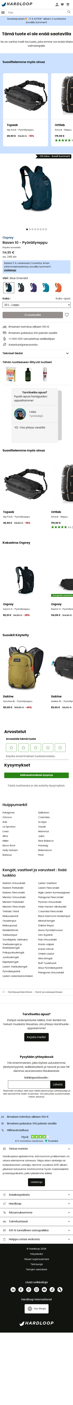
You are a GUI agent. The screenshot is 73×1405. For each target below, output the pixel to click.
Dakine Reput (46, 925)
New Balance (46, 841)
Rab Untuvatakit (47, 940)
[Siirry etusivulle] (5, 992)
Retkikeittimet (10, 930)
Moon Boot (9, 845)
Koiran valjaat (46, 944)
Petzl (40, 855)
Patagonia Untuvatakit (51, 973)
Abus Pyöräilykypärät (50, 968)
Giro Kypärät (45, 935)
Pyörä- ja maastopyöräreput (48, 992)
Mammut (43, 831)
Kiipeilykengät (11, 962)
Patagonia (8, 813)
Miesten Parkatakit (13, 902)
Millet (5, 841)
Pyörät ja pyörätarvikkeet (20, 992)
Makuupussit (10, 925)
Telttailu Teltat (11, 911)
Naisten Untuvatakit (14, 883)
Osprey (8, 237)
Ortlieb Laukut (46, 954)
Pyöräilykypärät (11, 971)
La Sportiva (9, 827)
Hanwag (43, 845)
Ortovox (7, 817)
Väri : (15, 278)
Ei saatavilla (33, 315)
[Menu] (3, 12)
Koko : (7, 298)
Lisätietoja (10, 270)
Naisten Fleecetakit (14, 893)
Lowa (5, 831)
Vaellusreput (10, 935)
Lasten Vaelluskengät (15, 967)
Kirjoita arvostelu (12, 247)
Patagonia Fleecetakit (50, 897)
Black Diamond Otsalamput (54, 916)
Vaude (42, 827)
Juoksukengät (11, 957)
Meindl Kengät (46, 921)
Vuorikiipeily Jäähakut (15, 940)
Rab (5, 822)
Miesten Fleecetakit (14, 907)
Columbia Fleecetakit (50, 911)
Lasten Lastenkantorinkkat (18, 976)
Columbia (44, 817)
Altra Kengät (45, 958)
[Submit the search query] (69, 12)
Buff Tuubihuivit (47, 963)
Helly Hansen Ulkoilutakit (52, 907)
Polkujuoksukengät (13, 953)
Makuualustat (10, 916)
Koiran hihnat (46, 949)
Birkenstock (45, 850)
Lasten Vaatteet (47, 883)
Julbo (41, 836)
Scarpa (42, 822)
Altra (5, 836)
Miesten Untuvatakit (14, 897)
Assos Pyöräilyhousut (50, 930)
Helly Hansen (10, 850)
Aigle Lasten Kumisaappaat (54, 893)
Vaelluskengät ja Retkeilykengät (12, 946)
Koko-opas (63, 298)
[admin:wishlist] (67, 315)
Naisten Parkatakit (13, 888)
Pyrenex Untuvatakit (49, 902)
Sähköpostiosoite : (36, 1077)
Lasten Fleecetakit (48, 888)
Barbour (7, 855)
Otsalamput (9, 921)
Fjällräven (43, 813)
